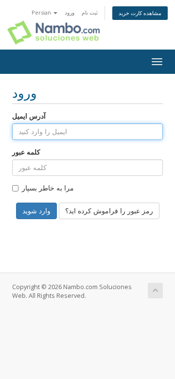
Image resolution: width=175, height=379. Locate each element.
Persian (42, 12)
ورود (69, 12)
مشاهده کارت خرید (140, 13)
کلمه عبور (26, 151)
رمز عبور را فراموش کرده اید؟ (109, 210)
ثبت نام (90, 12)
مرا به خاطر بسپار (48, 187)
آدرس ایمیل (29, 116)
